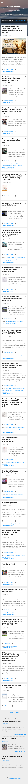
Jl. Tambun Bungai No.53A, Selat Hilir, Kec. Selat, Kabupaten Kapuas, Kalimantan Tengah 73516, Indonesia (13, 165)
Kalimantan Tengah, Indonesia (13, 524)
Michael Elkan (17, 781)
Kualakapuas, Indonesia (11, 612)
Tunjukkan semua (20, 20)
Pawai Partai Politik (8, 564)
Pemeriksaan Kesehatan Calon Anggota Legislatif (12, 590)
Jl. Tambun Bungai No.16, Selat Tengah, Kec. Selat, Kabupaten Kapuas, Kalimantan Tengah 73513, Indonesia (13, 259)
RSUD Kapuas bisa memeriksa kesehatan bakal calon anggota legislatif (12, 269)
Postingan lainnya (14, 712)
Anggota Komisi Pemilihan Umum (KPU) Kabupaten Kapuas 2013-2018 (11, 532)
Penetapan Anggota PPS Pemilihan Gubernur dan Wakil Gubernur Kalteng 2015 (12, 365)
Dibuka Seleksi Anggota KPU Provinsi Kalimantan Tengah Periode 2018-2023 (11, 332)
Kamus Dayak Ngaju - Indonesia (11, 721)
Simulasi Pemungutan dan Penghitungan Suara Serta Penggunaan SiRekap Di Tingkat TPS (11, 79)
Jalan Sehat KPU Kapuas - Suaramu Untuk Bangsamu (11, 472)
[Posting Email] (16, 70)
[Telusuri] (26, 3)
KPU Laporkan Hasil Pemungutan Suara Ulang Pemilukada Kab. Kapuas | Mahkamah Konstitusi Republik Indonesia (10, 656)
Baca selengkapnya (8, 71)
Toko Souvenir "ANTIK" (9, 739)
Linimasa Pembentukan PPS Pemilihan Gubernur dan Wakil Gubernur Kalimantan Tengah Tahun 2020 (12, 176)
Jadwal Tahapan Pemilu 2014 (12, 503)
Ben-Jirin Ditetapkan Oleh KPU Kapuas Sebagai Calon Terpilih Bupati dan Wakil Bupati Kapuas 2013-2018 (12, 622)
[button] (25, 27)
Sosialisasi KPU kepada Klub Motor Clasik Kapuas (11, 204)
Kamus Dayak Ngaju (10, 15)
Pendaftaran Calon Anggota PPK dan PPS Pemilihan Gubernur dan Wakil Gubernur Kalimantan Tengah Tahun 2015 (12, 402)
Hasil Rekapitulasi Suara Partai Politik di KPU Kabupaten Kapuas (10, 439)
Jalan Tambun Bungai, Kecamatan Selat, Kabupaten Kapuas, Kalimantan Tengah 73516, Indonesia (13, 390)
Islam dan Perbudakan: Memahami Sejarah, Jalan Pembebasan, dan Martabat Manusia (12, 29)
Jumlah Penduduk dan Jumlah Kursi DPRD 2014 (12, 686)
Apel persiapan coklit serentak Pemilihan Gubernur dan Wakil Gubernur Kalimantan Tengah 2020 (12, 110)
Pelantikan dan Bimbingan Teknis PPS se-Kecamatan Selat (11, 140)
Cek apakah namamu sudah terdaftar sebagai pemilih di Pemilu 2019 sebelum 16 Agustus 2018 (11, 233)
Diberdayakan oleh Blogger (15, 778)
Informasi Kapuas (14, 6)
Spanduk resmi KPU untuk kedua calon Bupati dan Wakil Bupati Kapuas (12, 298)
